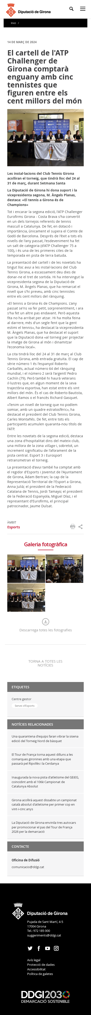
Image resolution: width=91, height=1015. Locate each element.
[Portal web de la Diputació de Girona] (40, 909)
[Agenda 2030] (45, 996)
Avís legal (33, 960)
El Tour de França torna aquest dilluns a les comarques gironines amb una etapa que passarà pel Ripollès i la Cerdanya (42, 759)
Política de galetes (40, 974)
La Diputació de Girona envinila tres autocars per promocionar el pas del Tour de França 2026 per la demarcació (44, 827)
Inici (14, 23)
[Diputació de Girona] (29, 9)
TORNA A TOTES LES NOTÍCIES (45, 663)
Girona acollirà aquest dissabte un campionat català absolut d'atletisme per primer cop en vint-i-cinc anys (44, 804)
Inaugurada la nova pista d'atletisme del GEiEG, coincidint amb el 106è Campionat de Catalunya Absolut (45, 781)
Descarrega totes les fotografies (45, 629)
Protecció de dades (41, 964)
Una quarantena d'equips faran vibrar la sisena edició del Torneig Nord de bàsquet (45, 738)
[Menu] (84, 9)
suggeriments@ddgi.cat (44, 935)
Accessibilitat (36, 969)
